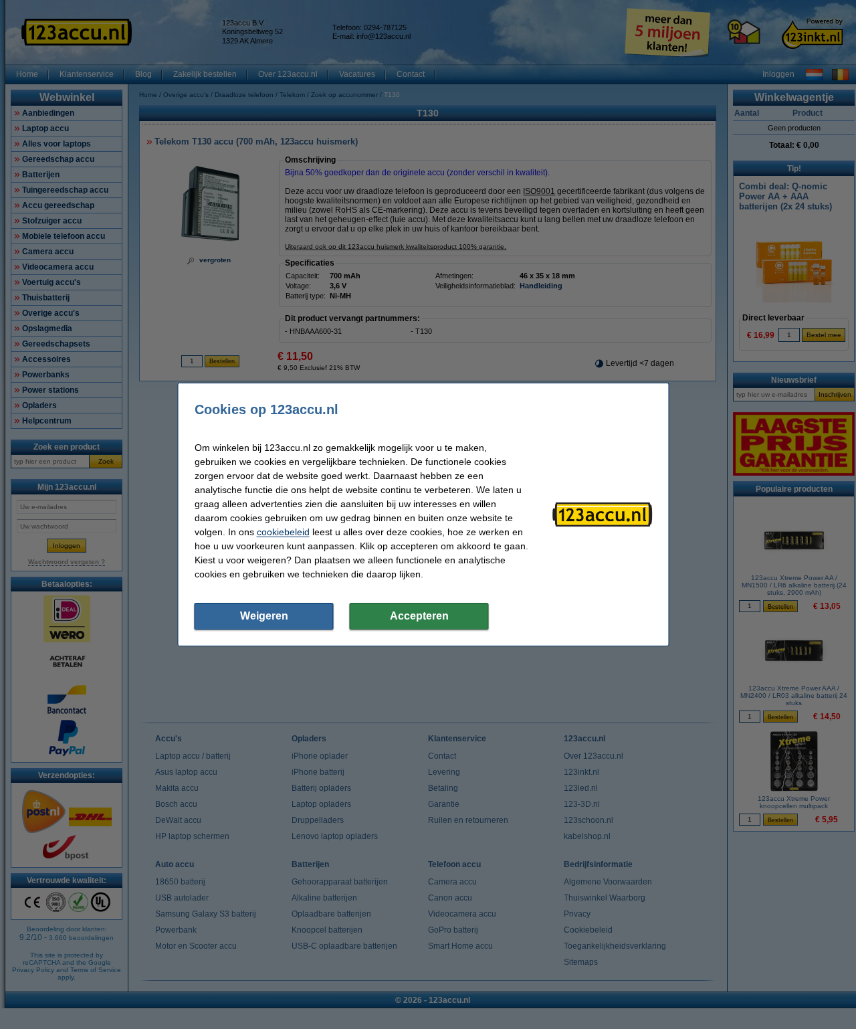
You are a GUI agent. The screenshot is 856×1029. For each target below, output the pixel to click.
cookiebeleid (283, 532)
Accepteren (419, 616)
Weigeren (264, 616)
